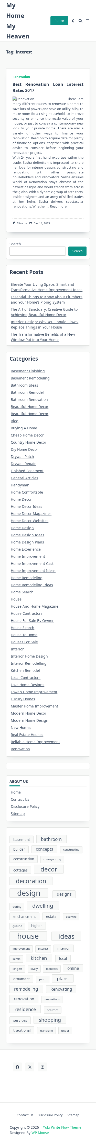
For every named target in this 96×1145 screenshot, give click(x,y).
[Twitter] (29, 1066)
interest (43, 948)
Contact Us (20, 799)
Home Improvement (28, 556)
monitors (52, 969)
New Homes (21, 727)
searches (52, 1010)
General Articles (24, 477)
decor (48, 869)
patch (43, 979)
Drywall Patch (22, 456)
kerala (16, 959)
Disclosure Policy (25, 806)
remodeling (26, 989)
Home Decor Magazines (31, 513)
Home (16, 792)
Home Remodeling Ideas (32, 584)
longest (17, 969)
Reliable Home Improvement (35, 741)
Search (15, 243)
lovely (34, 969)
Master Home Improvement (34, 706)
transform (46, 1030)
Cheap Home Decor (27, 435)
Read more (58, 206)
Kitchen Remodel (25, 670)
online (73, 968)
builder (19, 849)
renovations (52, 999)
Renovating (61, 989)
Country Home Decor (28, 442)
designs (64, 894)
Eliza (20, 223)
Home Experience (26, 549)
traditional (22, 1030)
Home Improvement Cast (32, 563)
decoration (31, 881)
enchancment (24, 916)
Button (59, 21)
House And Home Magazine (34, 606)
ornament (21, 978)
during (17, 906)
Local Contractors (25, 677)
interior (63, 948)
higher (36, 925)
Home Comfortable (27, 492)
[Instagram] (42, 1066)
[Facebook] (17, 1066)
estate (51, 916)
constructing (71, 849)
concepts (44, 849)
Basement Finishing (28, 371)
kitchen (39, 958)
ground (17, 926)
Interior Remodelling (29, 663)
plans (63, 978)
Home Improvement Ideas (33, 570)
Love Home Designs (27, 684)
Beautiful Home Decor (29, 406)
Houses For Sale (24, 641)
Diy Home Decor (24, 449)
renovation (24, 999)
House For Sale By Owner (32, 620)
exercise (71, 917)
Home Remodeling (26, 577)
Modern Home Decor (28, 713)
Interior (17, 649)
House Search (22, 627)
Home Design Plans (27, 542)
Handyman (20, 485)
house (28, 936)
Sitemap (18, 813)
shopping (50, 1019)
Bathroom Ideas (24, 385)
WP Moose (40, 1132)
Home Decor (21, 499)
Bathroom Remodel (27, 392)
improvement (21, 948)
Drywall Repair (23, 463)
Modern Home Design (29, 720)
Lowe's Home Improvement (34, 691)
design (28, 893)
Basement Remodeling (30, 378)
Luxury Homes (23, 699)
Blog (14, 420)
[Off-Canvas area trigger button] (87, 21)
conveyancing (52, 859)
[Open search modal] (80, 21)
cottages (20, 870)
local (63, 958)
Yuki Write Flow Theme (62, 1127)
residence (25, 1009)
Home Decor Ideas (26, 506)
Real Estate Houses (27, 734)
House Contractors (26, 613)
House (16, 599)
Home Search (22, 592)
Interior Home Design (29, 656)
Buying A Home (24, 428)
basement (21, 839)
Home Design (22, 527)
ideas (66, 936)
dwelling (42, 905)
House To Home (24, 634)
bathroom (51, 839)
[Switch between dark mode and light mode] (73, 21)
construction (23, 858)
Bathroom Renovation (29, 399)
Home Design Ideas (27, 535)
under (65, 1030)
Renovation (21, 77)
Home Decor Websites (29, 520)
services (20, 1020)
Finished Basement (27, 470)
